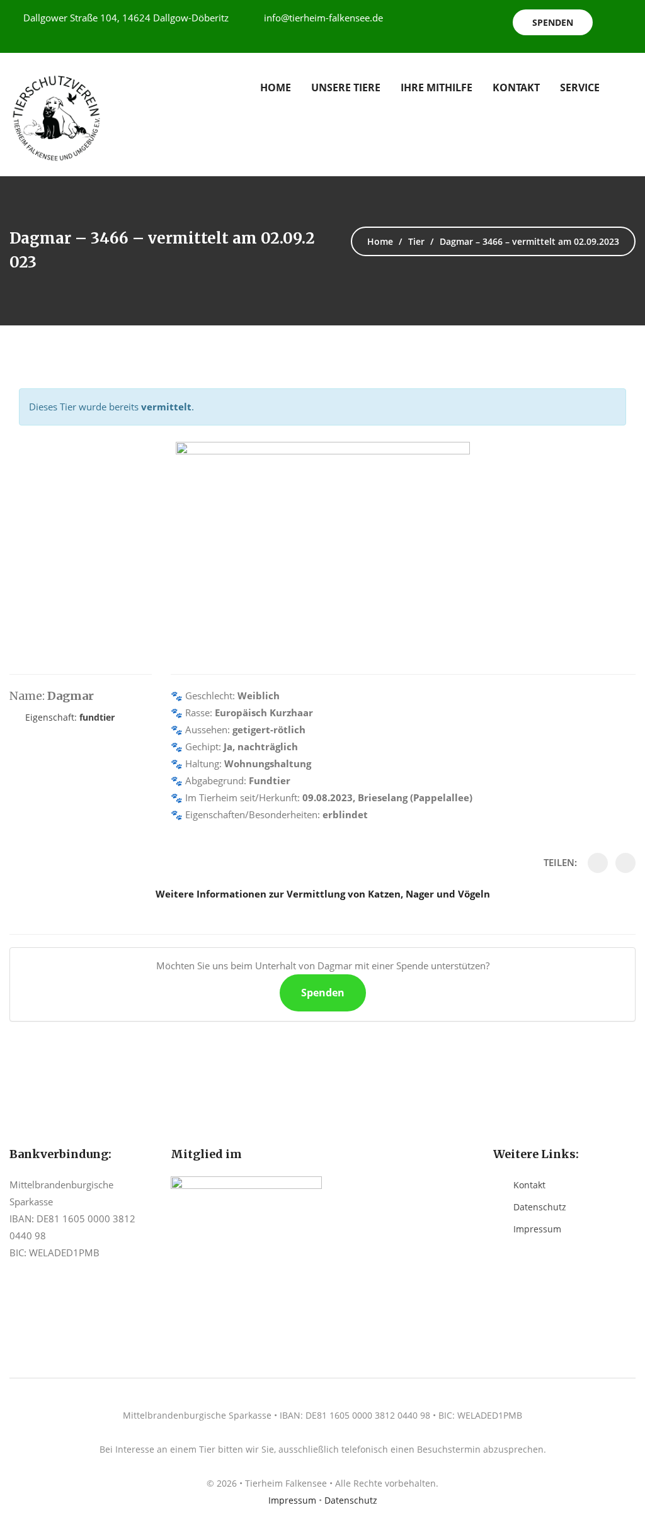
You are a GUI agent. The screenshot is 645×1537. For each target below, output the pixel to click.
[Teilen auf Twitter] (625, 863)
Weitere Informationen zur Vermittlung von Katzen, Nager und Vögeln (323, 893)
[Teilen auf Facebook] (598, 863)
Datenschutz (539, 1207)
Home (275, 87)
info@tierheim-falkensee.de (323, 17)
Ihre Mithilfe (436, 87)
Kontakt (516, 87)
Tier (416, 241)
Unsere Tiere (345, 87)
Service (580, 87)
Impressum (537, 1229)
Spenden (552, 22)
